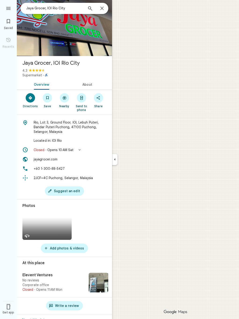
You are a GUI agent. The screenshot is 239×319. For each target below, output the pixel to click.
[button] (64, 150)
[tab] (40, 84)
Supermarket (32, 75)
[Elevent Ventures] (64, 283)
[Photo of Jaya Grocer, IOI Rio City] (64, 28)
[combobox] (55, 8)
